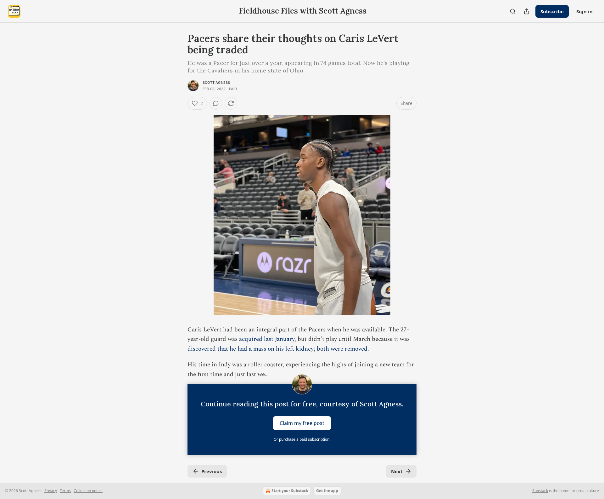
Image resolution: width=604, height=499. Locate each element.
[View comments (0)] (216, 103)
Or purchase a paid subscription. (302, 439)
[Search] (512, 11)
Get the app (327, 490)
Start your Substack (289, 490)
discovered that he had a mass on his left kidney (250, 348)
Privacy (50, 490)
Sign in (584, 11)
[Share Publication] (526, 11)
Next (397, 471)
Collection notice (88, 490)
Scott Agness (216, 82)
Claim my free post (302, 422)
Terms (65, 490)
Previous (211, 471)
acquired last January (266, 339)
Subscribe (552, 11)
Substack (540, 490)
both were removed (342, 348)
